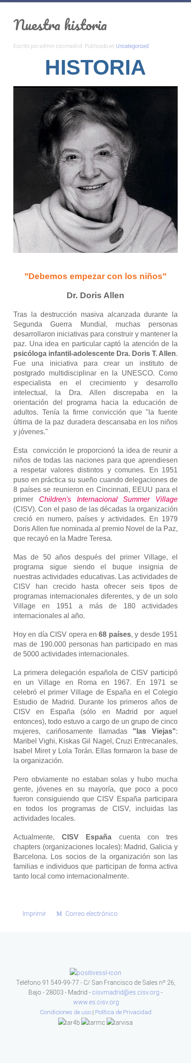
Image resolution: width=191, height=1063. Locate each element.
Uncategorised (132, 46)
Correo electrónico (91, 913)
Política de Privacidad (123, 1012)
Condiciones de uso (65, 1012)
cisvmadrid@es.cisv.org (125, 992)
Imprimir (34, 913)
